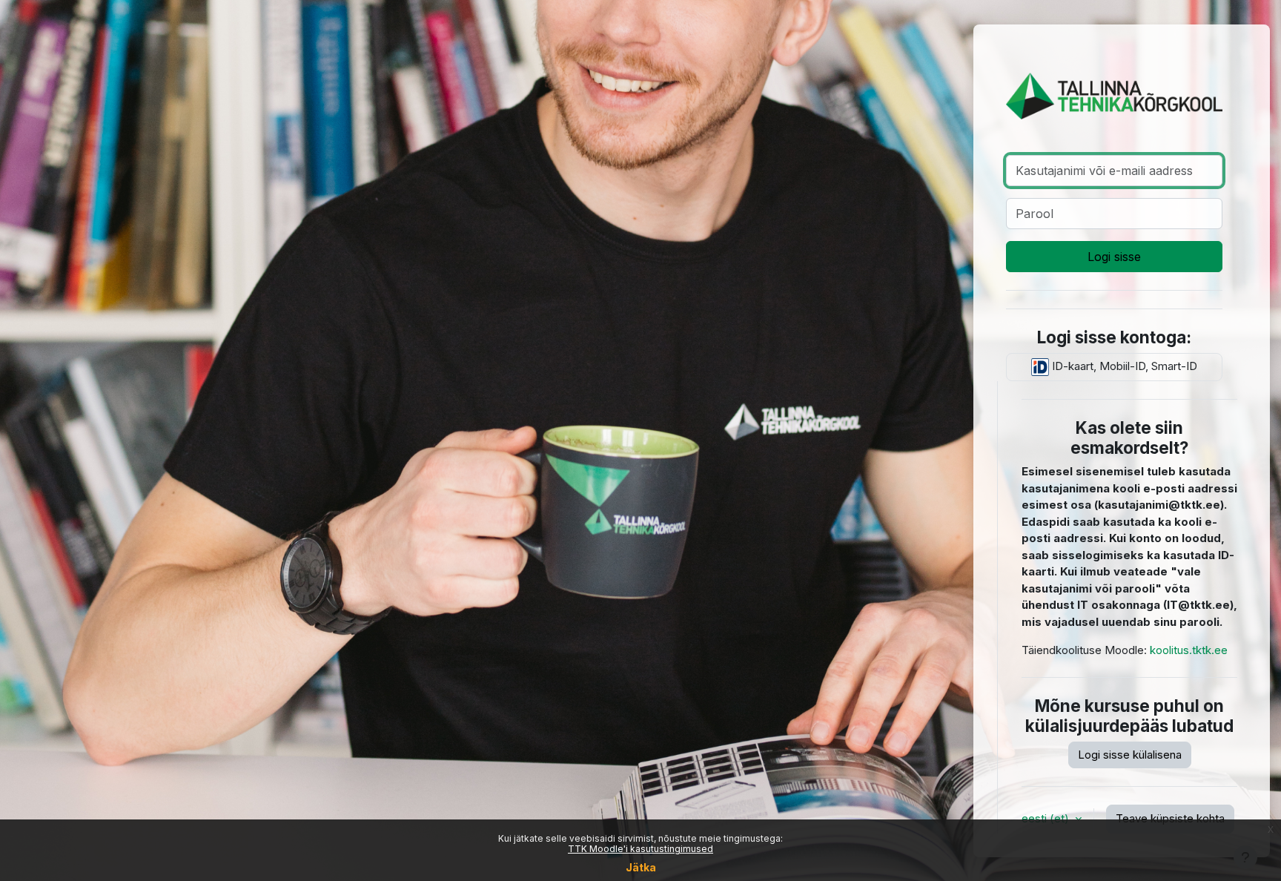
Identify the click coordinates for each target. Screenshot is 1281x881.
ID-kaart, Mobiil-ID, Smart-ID (1123, 366)
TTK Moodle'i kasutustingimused (640, 848)
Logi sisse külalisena (1130, 755)
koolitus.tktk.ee (1189, 650)
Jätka (641, 867)
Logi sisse (1114, 256)
